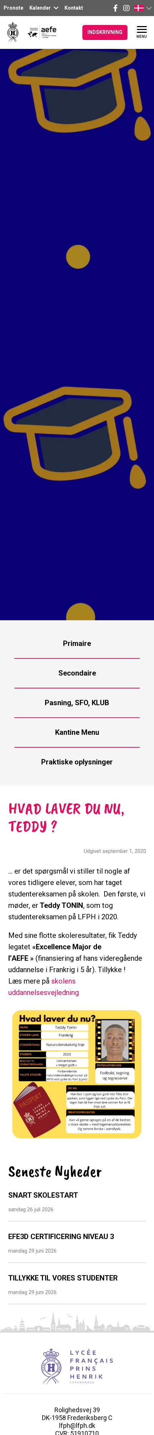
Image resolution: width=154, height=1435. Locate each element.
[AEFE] (37, 32)
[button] (142, 8)
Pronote (13, 8)
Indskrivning (104, 32)
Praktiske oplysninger (77, 762)
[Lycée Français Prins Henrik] (13, 32)
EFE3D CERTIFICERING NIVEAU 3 (61, 1236)
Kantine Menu (77, 732)
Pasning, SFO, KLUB (77, 702)
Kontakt (73, 8)
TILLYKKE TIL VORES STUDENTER (63, 1278)
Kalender (40, 8)
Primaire (77, 643)
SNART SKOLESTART (43, 1195)
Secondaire (77, 673)
